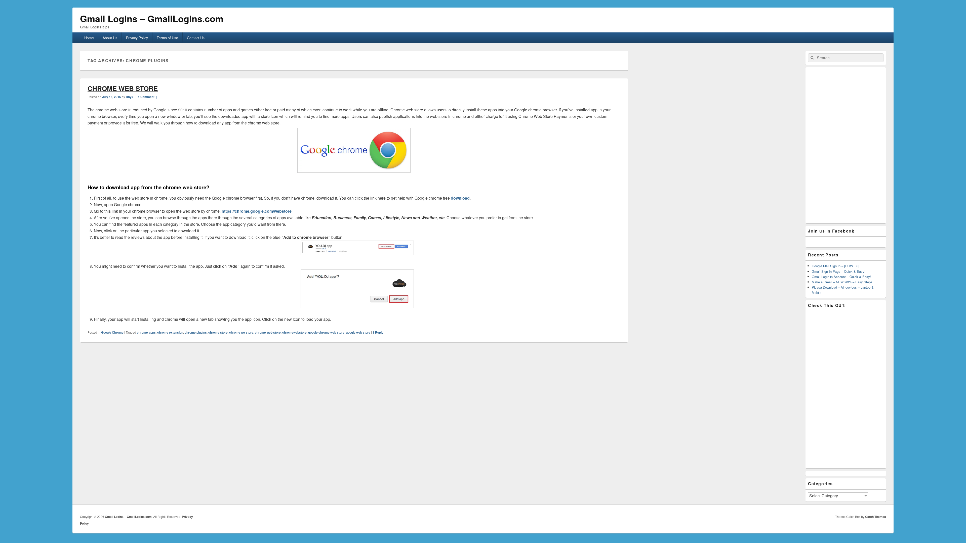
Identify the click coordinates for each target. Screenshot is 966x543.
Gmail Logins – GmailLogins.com (151, 18)
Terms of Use (167, 37)
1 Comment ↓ (147, 97)
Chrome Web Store (123, 88)
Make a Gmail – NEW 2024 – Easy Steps (842, 282)
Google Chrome (112, 332)
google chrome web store (326, 332)
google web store (358, 332)
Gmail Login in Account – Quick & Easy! (841, 276)
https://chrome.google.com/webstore (257, 211)
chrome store (218, 332)
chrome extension (170, 332)
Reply (378, 332)
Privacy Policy (137, 37)
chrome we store (241, 332)
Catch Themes (875, 516)
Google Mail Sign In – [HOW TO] (835, 265)
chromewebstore (294, 332)
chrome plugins (196, 332)
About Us (110, 37)
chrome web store (268, 332)
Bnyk (129, 97)
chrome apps (146, 332)
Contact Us (196, 37)
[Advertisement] (845, 145)
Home (89, 37)
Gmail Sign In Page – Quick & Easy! (838, 271)
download (460, 198)
